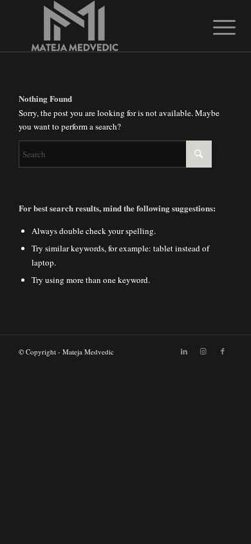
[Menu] (214, 27)
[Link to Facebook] (222, 351)
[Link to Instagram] (203, 351)
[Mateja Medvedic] (104, 26)
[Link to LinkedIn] (184, 351)
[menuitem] (214, 27)
